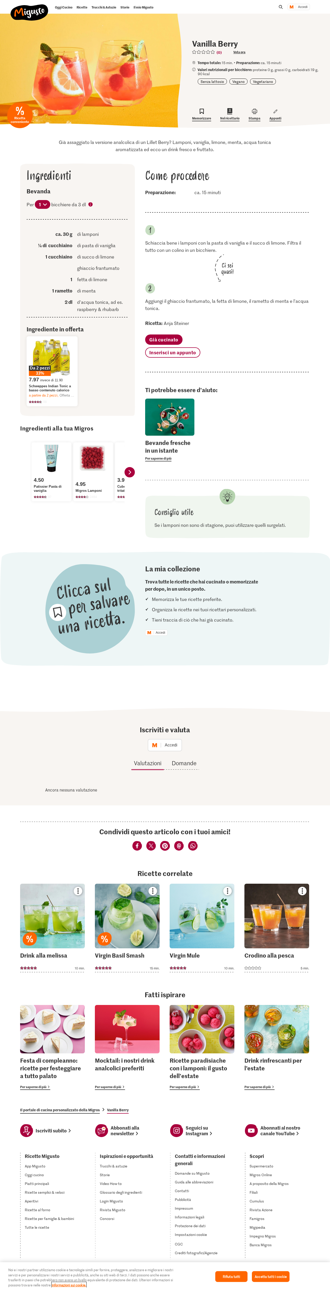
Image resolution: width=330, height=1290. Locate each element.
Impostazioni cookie (191, 1234)
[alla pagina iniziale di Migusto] (29, 8)
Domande (184, 763)
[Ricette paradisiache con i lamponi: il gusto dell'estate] (202, 1047)
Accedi (303, 7)
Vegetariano (263, 81)
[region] (165, 1276)
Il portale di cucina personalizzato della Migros (60, 1110)
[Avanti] (130, 472)
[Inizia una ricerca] (280, 7)
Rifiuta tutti (231, 1276)
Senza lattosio (212, 81)
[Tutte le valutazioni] (203, 52)
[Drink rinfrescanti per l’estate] (276, 1047)
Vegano (238, 81)
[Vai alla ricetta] (52, 928)
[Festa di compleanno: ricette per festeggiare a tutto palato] (52, 1047)
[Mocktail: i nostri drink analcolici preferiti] (127, 1047)
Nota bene (91, 205)
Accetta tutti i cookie (271, 1276)
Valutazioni (147, 763)
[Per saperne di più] (170, 450)
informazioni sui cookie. (69, 1284)
